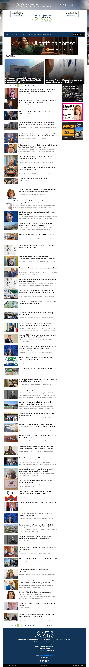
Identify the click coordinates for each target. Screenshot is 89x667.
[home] (42, 17)
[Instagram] (43, 661)
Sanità (28, 34)
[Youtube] (45, 661)
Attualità (33, 34)
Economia (39, 34)
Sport (44, 34)
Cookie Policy (74, 665)
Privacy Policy (80, 665)
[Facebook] (40, 661)
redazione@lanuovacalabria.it (47, 655)
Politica (24, 34)
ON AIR (80, 34)
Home (7, 34)
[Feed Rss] (48, 661)
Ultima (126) (31, 85)
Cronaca (18, 34)
